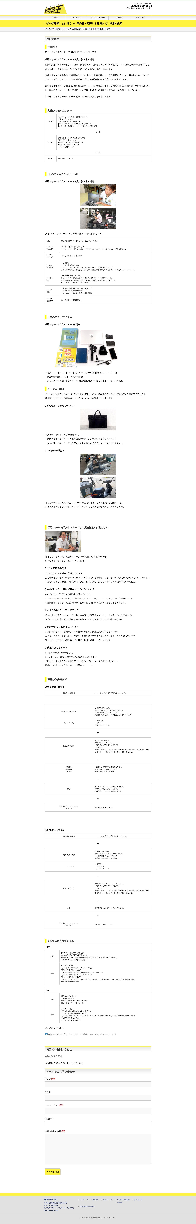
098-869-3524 (53, 1056)
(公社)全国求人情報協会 (87, 1206)
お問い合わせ (138, 1200)
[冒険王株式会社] (55, 11)
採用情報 (119, 1202)
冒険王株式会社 (95, 1217)
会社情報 (95, 1200)
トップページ (84, 1200)
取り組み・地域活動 (123, 1200)
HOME (47, 29)
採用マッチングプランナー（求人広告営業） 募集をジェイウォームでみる (82, 1034)
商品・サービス (108, 1200)
